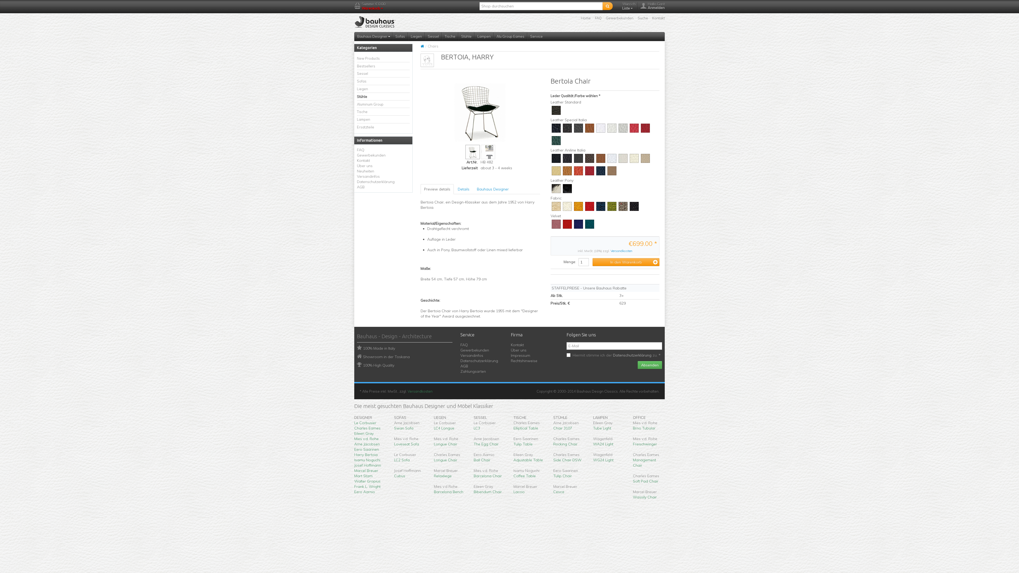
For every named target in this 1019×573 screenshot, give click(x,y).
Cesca (558, 491)
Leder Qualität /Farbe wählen (574, 96)
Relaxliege (443, 476)
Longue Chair (445, 444)
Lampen (484, 36)
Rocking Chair (565, 444)
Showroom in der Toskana (386, 356)
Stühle (466, 36)
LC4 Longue (444, 428)
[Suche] (607, 6)
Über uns (365, 165)
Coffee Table (524, 476)
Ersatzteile (365, 127)
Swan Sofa (403, 428)
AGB (361, 187)
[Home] (422, 46)
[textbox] (541, 6)
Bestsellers (366, 66)
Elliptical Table (525, 428)
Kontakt (658, 18)
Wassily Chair (645, 497)
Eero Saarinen (366, 449)
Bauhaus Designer (372, 36)
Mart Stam (363, 476)
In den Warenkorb (626, 262)
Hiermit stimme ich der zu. (615, 355)
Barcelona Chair (488, 476)
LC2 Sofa (402, 460)
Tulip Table (523, 444)
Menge (569, 261)
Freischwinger (645, 444)
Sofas (400, 36)
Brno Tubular (644, 428)
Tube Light (602, 428)
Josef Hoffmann (367, 465)
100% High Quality (378, 365)
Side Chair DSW (567, 460)
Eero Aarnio (364, 491)
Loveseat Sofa (406, 444)
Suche (643, 18)
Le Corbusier (365, 422)
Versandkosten (621, 251)
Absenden (650, 365)
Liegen (416, 36)
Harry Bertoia (366, 454)
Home (586, 18)
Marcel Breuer (366, 470)
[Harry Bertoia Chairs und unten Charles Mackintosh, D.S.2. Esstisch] (488, 152)
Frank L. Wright (367, 486)
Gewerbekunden (619, 18)
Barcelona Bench (448, 491)
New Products (368, 58)
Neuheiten (365, 171)
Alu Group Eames (510, 36)
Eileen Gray (364, 433)
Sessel (433, 36)
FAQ (598, 18)
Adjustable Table (528, 460)
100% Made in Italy (379, 348)
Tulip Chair (562, 476)
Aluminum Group (370, 104)
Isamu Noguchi (367, 460)
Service (536, 36)
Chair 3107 (562, 428)
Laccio (519, 491)
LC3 (477, 428)
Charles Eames (367, 428)
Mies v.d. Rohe (366, 438)
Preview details (437, 189)
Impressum (520, 355)
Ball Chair (482, 460)
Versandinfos (368, 176)
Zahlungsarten (473, 371)
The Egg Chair (486, 444)
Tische (450, 36)
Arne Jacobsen (367, 444)
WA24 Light (603, 444)
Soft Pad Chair (645, 481)
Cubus (399, 476)
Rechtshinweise (524, 360)
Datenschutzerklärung (376, 181)
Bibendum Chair (488, 491)
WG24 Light (603, 460)
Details (463, 189)
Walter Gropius (367, 481)
